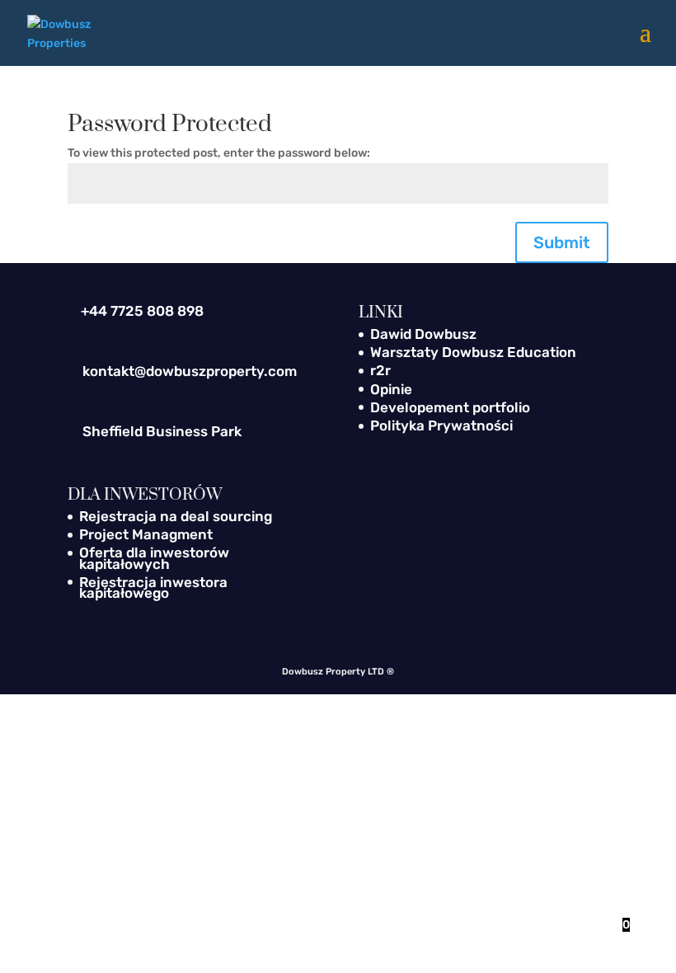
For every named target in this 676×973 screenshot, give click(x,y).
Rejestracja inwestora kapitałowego (153, 588)
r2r (380, 370)
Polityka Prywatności (441, 425)
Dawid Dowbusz (423, 334)
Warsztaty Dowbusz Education (473, 352)
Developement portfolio (450, 407)
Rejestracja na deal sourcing (175, 516)
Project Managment (146, 534)
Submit (561, 242)
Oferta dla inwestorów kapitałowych (154, 558)
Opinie (391, 389)
